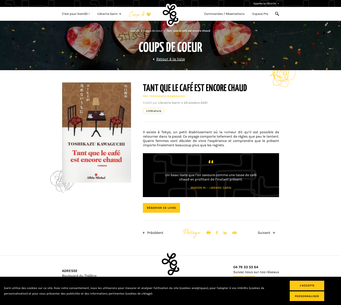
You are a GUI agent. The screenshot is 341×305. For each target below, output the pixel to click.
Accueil (135, 30)
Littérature (153, 111)
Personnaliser (307, 296)
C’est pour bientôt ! (75, 14)
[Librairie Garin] (170, 15)
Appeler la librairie (264, 3)
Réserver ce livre (161, 208)
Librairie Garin (107, 14)
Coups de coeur (152, 30)
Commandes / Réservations (224, 14)
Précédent (154, 233)
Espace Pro (260, 14)
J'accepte (307, 285)
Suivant (264, 233)
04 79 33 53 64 (245, 267)
